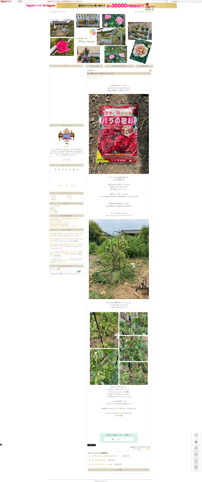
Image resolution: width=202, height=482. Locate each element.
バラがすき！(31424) (97, 76)
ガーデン (52, 212)
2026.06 (53, 200)
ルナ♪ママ (53, 239)
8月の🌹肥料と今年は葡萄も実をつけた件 (100, 73)
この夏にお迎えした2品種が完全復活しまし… (106, 456)
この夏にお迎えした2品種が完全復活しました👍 (63, 218)
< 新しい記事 (94, 66)
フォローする (196, 444)
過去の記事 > (144, 66)
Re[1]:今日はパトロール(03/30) (64, 259)
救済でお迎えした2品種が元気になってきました (63, 226)
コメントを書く (145, 449)
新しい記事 (196, 457)
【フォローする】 (139, 12)
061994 (148, 9)
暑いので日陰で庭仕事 (56, 220)
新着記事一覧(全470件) (119, 66)
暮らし (52, 210)
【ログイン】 (149, 12)
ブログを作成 (191, 1)
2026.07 (53, 198)
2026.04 (69, 198)
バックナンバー (66, 193)
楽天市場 (198, 1)
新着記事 (196, 464)
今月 (66, 186)
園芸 (22, 1)
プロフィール (62, 12)
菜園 (51, 208)
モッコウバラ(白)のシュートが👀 (59, 222)
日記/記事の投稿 (66, 216)
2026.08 (53, 196)
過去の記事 (196, 451)
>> (176, 1)
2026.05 (69, 196)
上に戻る (196, 470)
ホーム (51, 12)
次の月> (73, 186)
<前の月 (60, 186)
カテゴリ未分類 (54, 206)
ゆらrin (52, 233)
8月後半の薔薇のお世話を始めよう (60, 224)
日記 (55, 12)
